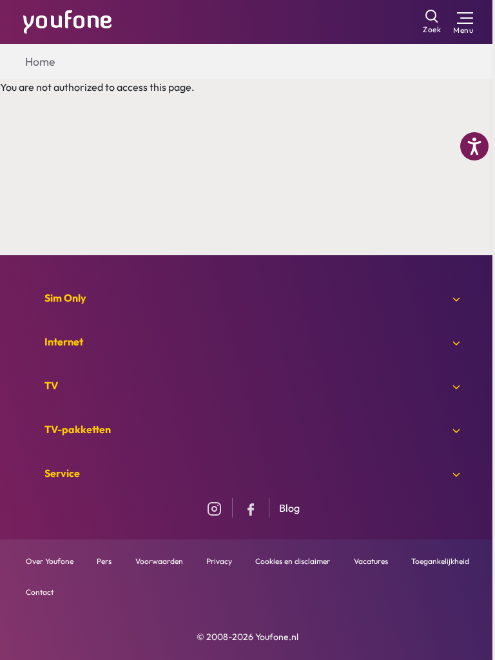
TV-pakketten (77, 429)
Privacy (219, 561)
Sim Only (65, 297)
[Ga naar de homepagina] (67, 20)
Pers (104, 561)
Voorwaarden (159, 561)
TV (51, 385)
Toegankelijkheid (440, 561)
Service (62, 473)
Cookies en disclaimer (292, 561)
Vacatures (371, 561)
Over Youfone (49, 561)
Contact (39, 592)
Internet (63, 341)
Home (40, 61)
